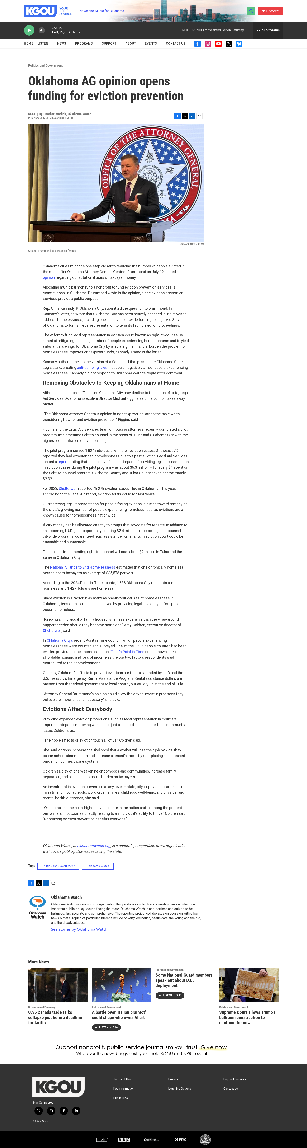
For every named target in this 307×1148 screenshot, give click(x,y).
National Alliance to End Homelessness (82, 567)
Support (109, 43)
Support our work (234, 1079)
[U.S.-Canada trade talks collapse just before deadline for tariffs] (58, 985)
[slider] (48, 30)
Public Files (120, 1098)
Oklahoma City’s (60, 640)
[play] (29, 30)
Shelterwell (68, 488)
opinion (49, 277)
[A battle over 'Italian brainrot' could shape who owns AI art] (121, 985)
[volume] (41, 30)
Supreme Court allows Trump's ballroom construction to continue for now (247, 1017)
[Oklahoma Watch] (37, 907)
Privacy (173, 1079)
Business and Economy (41, 1007)
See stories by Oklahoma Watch (79, 929)
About (131, 43)
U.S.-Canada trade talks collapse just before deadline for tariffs (55, 1017)
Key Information (123, 1088)
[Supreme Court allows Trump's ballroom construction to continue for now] (249, 985)
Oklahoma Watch (98, 866)
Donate (272, 11)
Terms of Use (122, 1079)
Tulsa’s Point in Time (127, 651)
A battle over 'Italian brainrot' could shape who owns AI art (119, 1015)
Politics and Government (45, 65)
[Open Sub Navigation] (51, 43)
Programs (84, 43)
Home (28, 43)
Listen (42, 43)
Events (151, 43)
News (61, 43)
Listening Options (179, 1088)
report (63, 461)
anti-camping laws (92, 367)
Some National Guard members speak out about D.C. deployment (184, 980)
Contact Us (175, 43)
